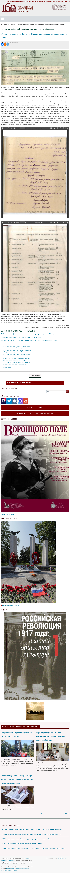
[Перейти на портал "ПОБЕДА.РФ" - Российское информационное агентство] (35, 711)
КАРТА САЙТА (35, 376)
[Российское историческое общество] (17, 7)
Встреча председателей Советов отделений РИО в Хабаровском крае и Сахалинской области (50, 736)
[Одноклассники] (5, 44)
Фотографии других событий (11, 605)
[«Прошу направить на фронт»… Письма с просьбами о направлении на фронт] (35, 67)
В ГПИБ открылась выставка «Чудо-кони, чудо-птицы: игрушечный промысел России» (27, 839)
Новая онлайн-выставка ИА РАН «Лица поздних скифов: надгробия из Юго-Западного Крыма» (29, 340)
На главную (4, 24)
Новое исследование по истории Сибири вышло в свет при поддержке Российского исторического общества (17, 779)
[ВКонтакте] (2, 44)
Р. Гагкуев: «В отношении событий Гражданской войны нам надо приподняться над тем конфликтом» (32, 829)
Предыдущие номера (8, 514)
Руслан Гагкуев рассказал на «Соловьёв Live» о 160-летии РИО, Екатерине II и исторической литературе (33, 848)
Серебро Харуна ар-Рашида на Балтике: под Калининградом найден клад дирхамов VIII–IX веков (31, 834)
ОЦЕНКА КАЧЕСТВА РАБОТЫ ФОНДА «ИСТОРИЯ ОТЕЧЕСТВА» (35, 413)
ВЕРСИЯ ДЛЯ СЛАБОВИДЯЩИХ (21, 383)
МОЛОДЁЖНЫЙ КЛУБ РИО (35, 407)
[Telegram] (7, 44)
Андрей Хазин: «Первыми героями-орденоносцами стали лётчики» (22, 843)
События (13, 24)
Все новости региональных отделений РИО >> (55, 814)
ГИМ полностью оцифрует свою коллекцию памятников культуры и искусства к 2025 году (27, 334)
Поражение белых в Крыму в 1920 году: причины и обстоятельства (21, 337)
